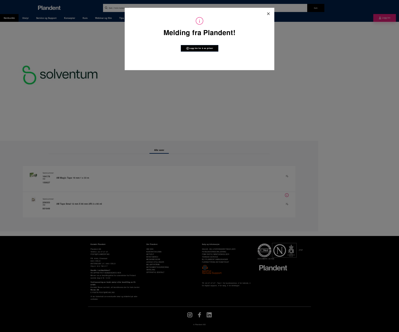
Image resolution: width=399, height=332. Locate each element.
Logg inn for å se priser (200, 48)
